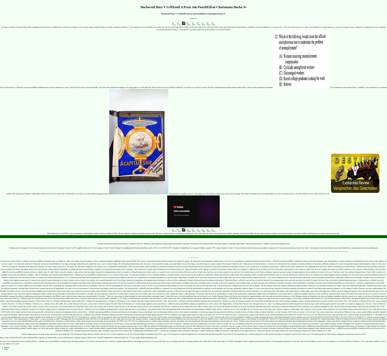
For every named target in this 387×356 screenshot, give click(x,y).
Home (6, 349)
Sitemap (6, 347)
